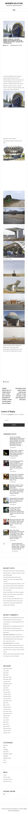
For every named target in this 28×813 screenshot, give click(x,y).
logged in (10, 414)
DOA (4, 747)
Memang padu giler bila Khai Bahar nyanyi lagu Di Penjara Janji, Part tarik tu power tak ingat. (17, 522)
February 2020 (7, 696)
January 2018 (6, 730)
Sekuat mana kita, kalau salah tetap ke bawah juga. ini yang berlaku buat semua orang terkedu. (18, 546)
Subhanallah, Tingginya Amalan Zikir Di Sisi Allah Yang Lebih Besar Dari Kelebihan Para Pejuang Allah (17, 453)
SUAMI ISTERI (7, 758)
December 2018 (7, 711)
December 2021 (7, 677)
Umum (5, 762)
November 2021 (7, 679)
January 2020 (6, 698)
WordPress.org (7, 781)
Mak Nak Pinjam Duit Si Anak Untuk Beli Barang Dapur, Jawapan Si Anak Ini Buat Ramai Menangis (14, 573)
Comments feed (7, 779)
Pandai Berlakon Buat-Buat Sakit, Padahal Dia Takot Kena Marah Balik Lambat (12, 579)
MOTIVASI (6, 751)
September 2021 (7, 683)
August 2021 (6, 685)
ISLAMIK (5, 749)
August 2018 (6, 715)
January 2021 (6, 692)
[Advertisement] (14, 61)
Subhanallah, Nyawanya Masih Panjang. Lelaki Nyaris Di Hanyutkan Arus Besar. (17, 500)
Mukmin (6, 45)
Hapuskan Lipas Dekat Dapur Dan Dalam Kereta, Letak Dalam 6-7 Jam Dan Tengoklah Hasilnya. (20, 394)
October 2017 (7, 732)
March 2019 (6, 705)
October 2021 (7, 681)
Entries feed (6, 777)
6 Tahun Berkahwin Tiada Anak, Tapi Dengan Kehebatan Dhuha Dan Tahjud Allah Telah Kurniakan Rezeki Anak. (17, 511)
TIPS (4, 760)
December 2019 (7, 700)
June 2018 (6, 720)
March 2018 (6, 726)
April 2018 (6, 724)
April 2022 (6, 675)
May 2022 (5, 673)
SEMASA (7, 382)
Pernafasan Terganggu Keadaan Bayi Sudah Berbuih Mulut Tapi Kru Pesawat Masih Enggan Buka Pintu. (17, 477)
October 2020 (7, 694)
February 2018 (7, 728)
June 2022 (6, 670)
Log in (5, 775)
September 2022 (7, 668)
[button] (14, 10)
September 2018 (7, 713)
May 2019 (5, 703)
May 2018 (5, 722)
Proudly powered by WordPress (10, 808)
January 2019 (6, 709)
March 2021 (6, 690)
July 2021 (5, 688)
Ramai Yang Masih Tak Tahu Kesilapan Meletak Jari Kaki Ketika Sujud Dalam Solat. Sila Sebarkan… (13, 594)
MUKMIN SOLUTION (14, 3)
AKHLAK (5, 745)
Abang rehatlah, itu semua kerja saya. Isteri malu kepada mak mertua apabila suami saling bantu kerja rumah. (7, 396)
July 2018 (5, 717)
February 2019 (7, 707)
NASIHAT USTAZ (7, 754)
